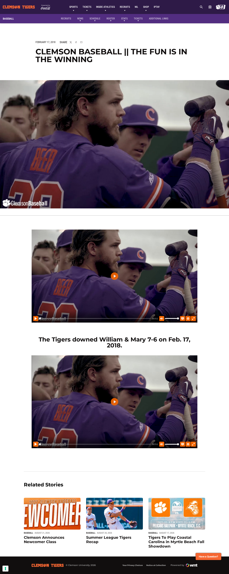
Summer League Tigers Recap (108, 539)
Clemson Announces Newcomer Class (44, 539)
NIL (136, 6)
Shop (146, 6)
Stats (124, 18)
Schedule (210, 7)
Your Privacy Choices (132, 565)
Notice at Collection (156, 565)
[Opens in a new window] (220, 7)
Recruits (125, 6)
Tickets (87, 6)
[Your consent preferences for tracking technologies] (5, 569)
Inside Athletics (105, 6)
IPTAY (157, 6)
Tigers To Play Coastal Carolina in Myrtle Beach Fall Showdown (176, 542)
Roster (111, 18)
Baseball (28, 533)
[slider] (95, 318)
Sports (73, 6)
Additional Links (158, 18)
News (80, 18)
